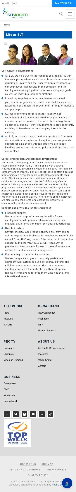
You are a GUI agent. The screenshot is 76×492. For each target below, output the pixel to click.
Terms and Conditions (25, 470)
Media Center (45, 360)
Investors (43, 354)
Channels (9, 354)
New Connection (46, 312)
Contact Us (28, 464)
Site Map (47, 464)
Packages (43, 318)
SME (6, 389)
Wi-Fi (41, 324)
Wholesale (9, 395)
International (10, 401)
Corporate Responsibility (51, 348)
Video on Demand (13, 360)
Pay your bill (64, 3)
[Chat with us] (67, 483)
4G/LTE (8, 324)
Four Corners (59, 484)
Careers (42, 365)
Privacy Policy (56, 470)
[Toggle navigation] (70, 14)
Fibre (6, 312)
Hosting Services (47, 330)
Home (7, 25)
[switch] (9, 3)
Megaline (8, 318)
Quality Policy (38, 475)
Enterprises (10, 383)
